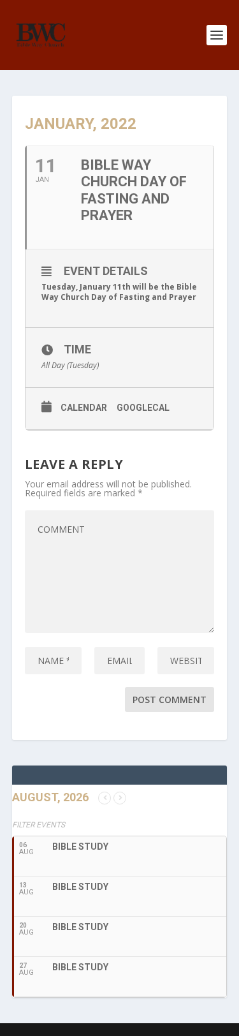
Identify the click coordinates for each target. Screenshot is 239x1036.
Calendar (84, 408)
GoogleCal (143, 408)
